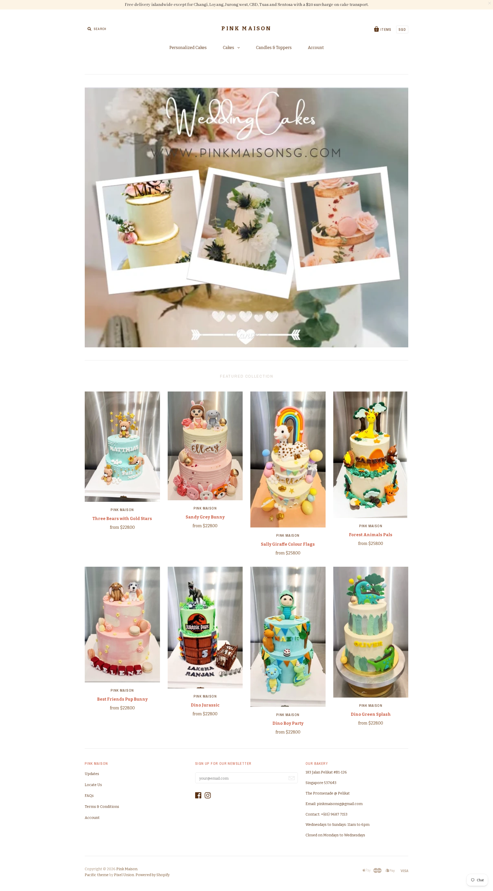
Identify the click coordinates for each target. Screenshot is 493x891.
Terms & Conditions (102, 807)
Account (316, 47)
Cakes (229, 47)
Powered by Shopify (152, 875)
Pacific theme (97, 875)
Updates (92, 774)
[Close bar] (490, 3)
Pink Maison (122, 509)
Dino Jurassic (205, 705)
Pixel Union (124, 875)
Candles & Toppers (274, 47)
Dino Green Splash (371, 714)
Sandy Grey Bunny (205, 517)
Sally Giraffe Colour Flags (288, 544)
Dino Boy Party (288, 723)
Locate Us (93, 785)
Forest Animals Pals (370, 534)
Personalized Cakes (188, 47)
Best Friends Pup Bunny (122, 699)
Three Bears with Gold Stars (122, 518)
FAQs (89, 796)
